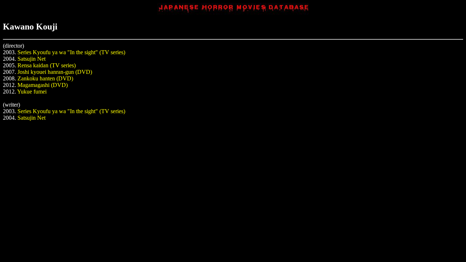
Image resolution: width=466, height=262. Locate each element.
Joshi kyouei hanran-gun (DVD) (54, 72)
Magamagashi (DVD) (42, 85)
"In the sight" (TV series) (96, 52)
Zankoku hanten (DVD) (45, 78)
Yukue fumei (32, 91)
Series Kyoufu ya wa (41, 52)
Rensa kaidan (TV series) (46, 65)
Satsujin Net (31, 59)
